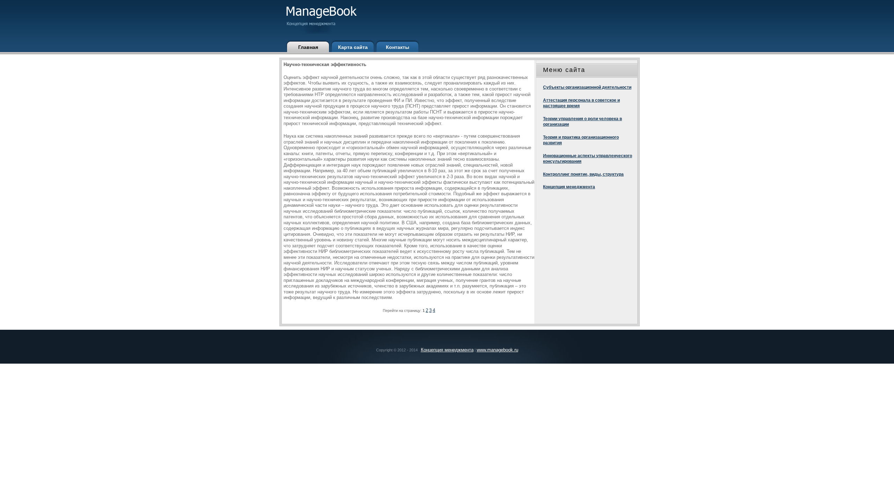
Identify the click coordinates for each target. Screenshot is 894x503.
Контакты (397, 47)
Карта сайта (353, 47)
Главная (308, 47)
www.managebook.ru (497, 349)
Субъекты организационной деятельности (587, 87)
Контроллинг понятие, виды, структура (583, 174)
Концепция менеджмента (569, 186)
